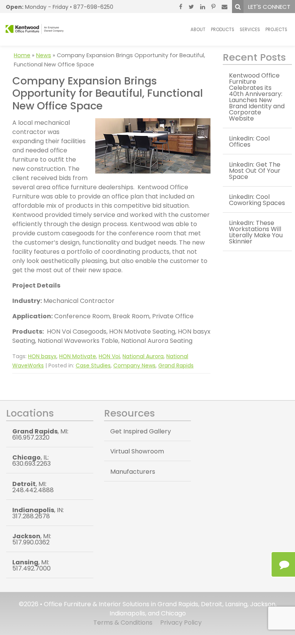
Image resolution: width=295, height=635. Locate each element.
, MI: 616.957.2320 (40, 434)
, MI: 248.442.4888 (33, 487)
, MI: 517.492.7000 (31, 565)
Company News (134, 365)
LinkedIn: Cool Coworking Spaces (257, 199)
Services (250, 29)
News (43, 55)
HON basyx (42, 356)
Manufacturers (132, 471)
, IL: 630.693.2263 (31, 460)
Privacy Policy (181, 622)
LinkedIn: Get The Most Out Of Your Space (254, 170)
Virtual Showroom (137, 451)
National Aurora (143, 356)
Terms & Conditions (122, 622)
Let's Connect (269, 7)
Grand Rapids (176, 365)
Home (22, 55)
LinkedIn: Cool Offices (249, 141)
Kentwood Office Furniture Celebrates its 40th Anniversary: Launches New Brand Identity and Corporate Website (257, 97)
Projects (276, 29)
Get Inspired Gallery (140, 431)
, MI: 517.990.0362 (31, 539)
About (198, 29)
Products (222, 29)
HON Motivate (77, 356)
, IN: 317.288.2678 (38, 513)
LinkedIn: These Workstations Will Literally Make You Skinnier (256, 232)
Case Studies (93, 365)
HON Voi (109, 356)
